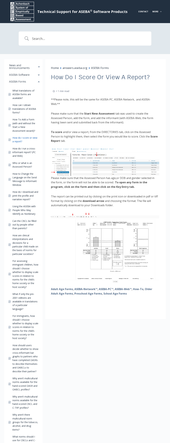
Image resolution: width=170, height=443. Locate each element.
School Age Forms (115, 293)
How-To (138, 289)
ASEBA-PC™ (106, 289)
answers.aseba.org (75, 68)
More (155, 11)
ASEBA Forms (100, 68)
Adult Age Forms (62, 289)
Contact (143, 11)
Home (55, 68)
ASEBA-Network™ (85, 289)
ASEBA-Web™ (123, 289)
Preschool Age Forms (88, 293)
